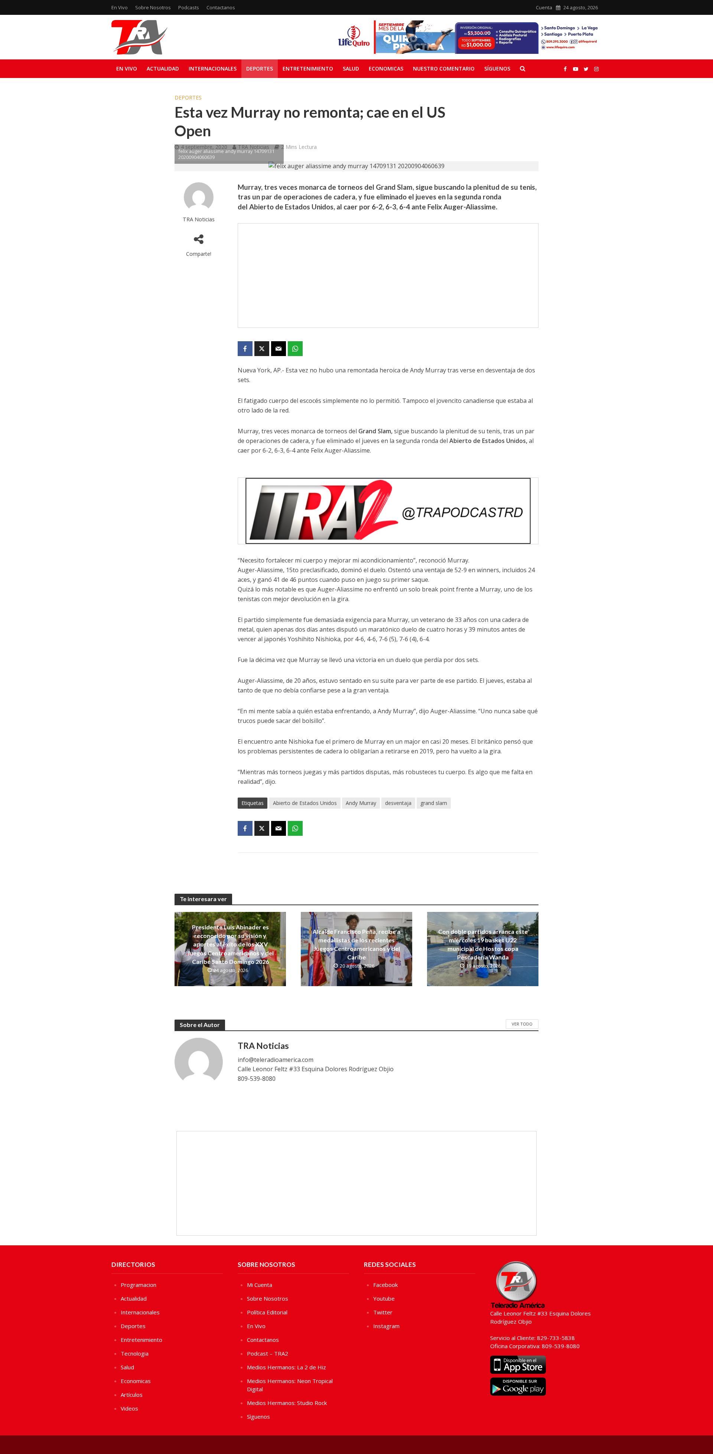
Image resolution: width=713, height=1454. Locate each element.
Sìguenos (258, 1416)
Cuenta (544, 7)
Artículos (132, 1394)
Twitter (383, 1312)
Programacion (138, 1284)
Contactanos (220, 7)
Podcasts (188, 7)
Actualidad (163, 68)
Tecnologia (135, 1353)
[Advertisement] (388, 275)
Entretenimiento (308, 68)
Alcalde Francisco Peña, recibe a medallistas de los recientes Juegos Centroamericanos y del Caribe (356, 944)
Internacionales (213, 68)
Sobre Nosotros (153, 7)
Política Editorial (267, 1312)
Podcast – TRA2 (267, 1353)
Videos (129, 1408)
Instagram (386, 1326)
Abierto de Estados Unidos (305, 802)
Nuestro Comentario (444, 68)
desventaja (398, 802)
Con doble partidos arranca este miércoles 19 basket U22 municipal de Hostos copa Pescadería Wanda (483, 944)
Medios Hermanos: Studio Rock (287, 1402)
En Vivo (119, 7)
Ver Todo (522, 1024)
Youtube (384, 1298)
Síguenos (497, 68)
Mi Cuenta (259, 1284)
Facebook (385, 1284)
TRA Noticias (199, 219)
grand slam (433, 802)
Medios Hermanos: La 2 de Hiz (286, 1367)
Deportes (259, 68)
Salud (351, 68)
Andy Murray (361, 802)
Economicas (386, 68)
